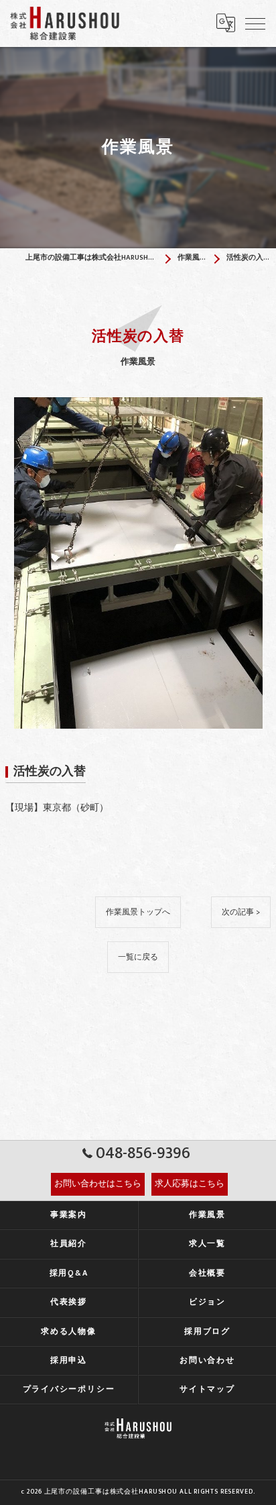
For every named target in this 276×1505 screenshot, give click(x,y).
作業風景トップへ (138, 912)
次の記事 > (241, 912)
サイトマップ (207, 1389)
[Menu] (255, 23)
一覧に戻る (138, 957)
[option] (138, 563)
